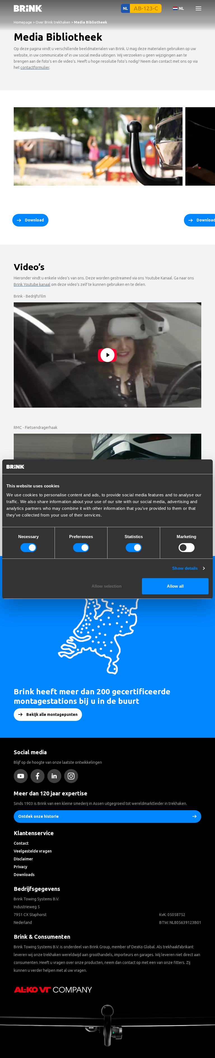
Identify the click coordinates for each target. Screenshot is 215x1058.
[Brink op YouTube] (22, 776)
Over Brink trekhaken (53, 22)
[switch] (81, 547)
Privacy (20, 867)
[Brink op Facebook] (39, 776)
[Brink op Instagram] (72, 776)
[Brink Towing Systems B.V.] (28, 8)
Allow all (175, 586)
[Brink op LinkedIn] (55, 776)
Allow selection (106, 586)
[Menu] (196, 8)
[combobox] (22, 52)
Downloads (24, 874)
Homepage (23, 22)
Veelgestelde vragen (33, 851)
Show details (185, 568)
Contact (21, 843)
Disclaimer (23, 859)
